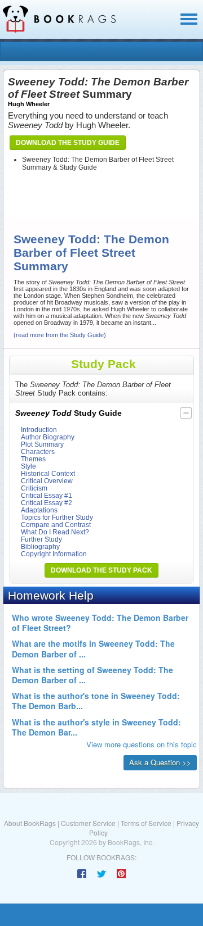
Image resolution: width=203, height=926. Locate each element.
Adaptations (39, 510)
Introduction (39, 429)
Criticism (34, 488)
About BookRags (30, 823)
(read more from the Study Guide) (60, 335)
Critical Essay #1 (46, 495)
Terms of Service (146, 823)
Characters (38, 451)
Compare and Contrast (56, 524)
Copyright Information (54, 553)
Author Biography (47, 437)
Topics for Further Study (57, 517)
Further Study (41, 539)
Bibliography (40, 546)
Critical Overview (47, 480)
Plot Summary (42, 444)
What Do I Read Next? (55, 531)
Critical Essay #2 (46, 502)
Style (28, 466)
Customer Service (88, 823)
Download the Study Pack (101, 570)
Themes (33, 458)
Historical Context (48, 473)
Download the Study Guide (68, 143)
